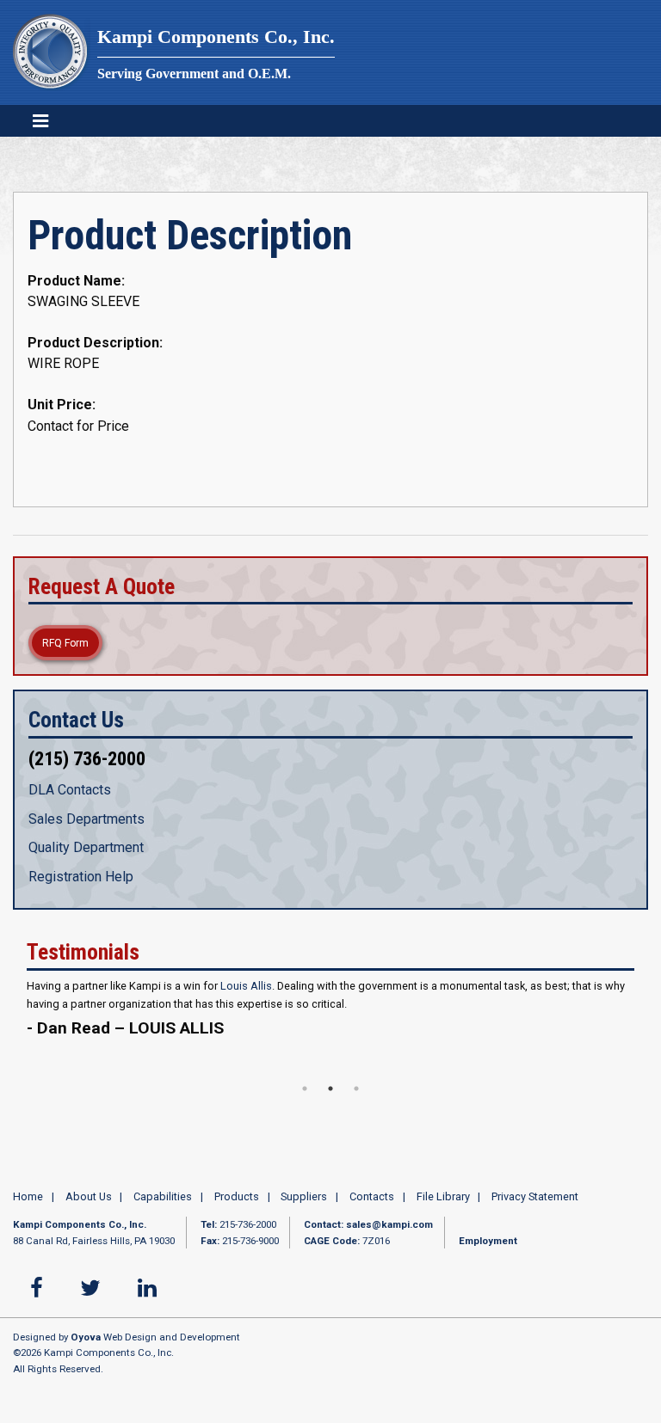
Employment (488, 1257)
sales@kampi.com (389, 1242)
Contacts (371, 1213)
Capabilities (162, 1213)
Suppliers (304, 1213)
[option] (330, 1026)
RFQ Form (65, 643)
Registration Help (80, 876)
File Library (443, 1213)
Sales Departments (86, 819)
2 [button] (330, 1104)
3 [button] (356, 1104)
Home (28, 1213)
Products (236, 1213)
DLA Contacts (69, 790)
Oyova (86, 1354)
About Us (88, 1213)
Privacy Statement (534, 1213)
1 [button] (304, 1104)
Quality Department (86, 847)
